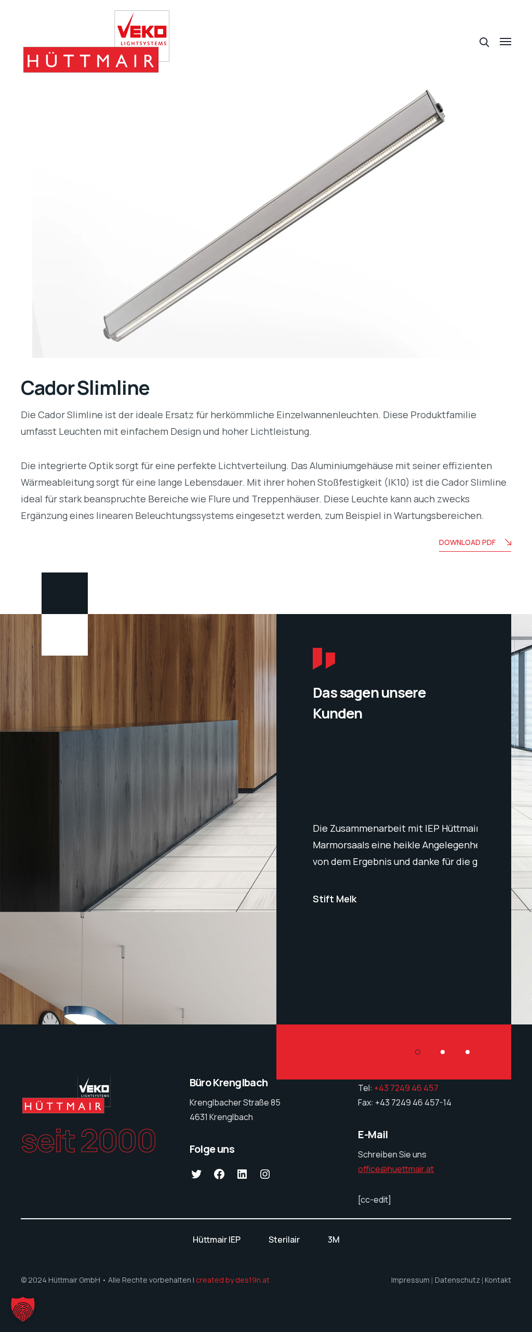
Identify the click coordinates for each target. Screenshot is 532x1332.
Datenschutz (457, 1280)
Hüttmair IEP (217, 1239)
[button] (23, 1309)
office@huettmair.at (396, 1169)
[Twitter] (196, 1176)
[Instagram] (265, 1176)
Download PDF (467, 542)
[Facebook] (219, 1176)
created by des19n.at (233, 1280)
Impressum (410, 1280)
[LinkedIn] (242, 1176)
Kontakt (498, 1280)
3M (334, 1239)
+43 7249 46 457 (407, 1088)
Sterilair (284, 1239)
